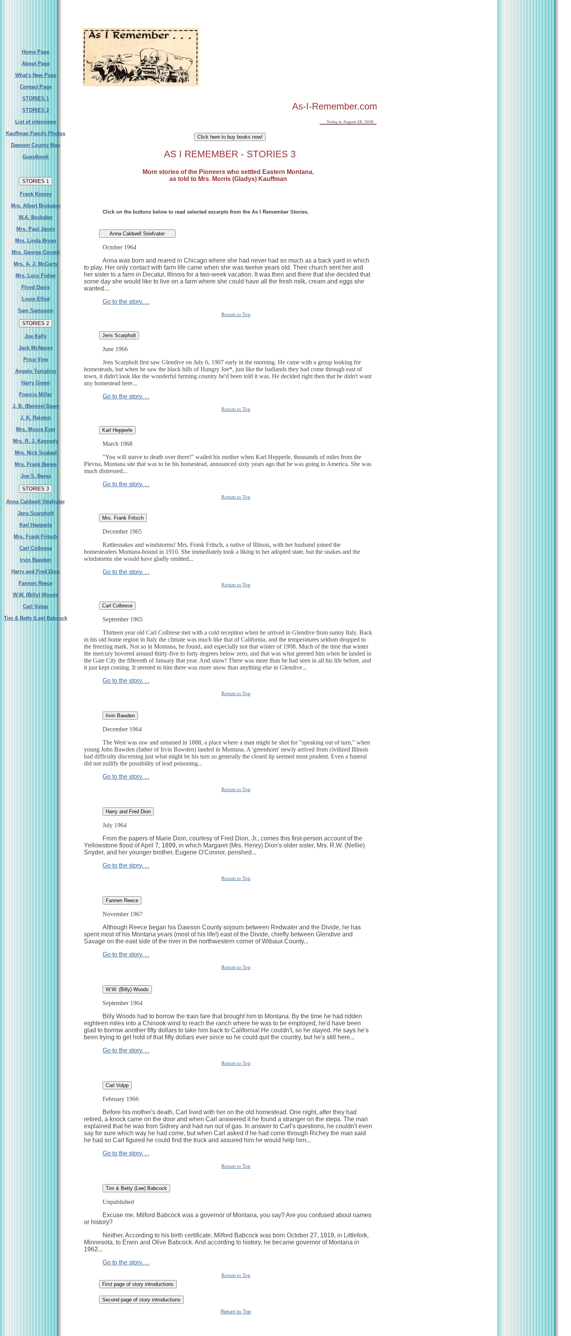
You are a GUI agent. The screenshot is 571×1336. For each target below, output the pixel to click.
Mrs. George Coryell (36, 252)
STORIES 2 (35, 110)
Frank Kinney (36, 194)
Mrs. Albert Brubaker (36, 206)
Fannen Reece (35, 583)
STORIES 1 (35, 98)
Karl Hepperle (35, 525)
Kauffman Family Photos (35, 133)
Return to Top (236, 314)
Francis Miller (35, 394)
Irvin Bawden (35, 560)
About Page (36, 63)
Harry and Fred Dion (35, 571)
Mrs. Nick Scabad (36, 453)
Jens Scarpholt (35, 513)
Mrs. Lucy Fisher (36, 275)
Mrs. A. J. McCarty (35, 264)
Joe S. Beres (36, 476)
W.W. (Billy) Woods (35, 595)
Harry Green (35, 383)
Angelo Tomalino (35, 371)
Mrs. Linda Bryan (35, 241)
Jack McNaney (36, 348)
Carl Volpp (35, 606)
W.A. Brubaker (36, 217)
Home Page (35, 52)
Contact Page (36, 87)
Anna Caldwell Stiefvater (35, 501)
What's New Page (35, 75)
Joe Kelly (35, 336)
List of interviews (35, 122)
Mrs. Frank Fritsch (35, 536)
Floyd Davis (35, 287)
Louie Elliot (36, 299)
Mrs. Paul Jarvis (35, 229)
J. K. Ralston (35, 418)
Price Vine (35, 359)
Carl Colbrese (35, 548)
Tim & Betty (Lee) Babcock (35, 618)
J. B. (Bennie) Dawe (35, 406)
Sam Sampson (35, 310)
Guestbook (36, 157)
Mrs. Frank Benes (36, 464)
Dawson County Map (35, 145)
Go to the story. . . (126, 301)
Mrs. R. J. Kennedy (35, 441)
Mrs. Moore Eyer (36, 429)
